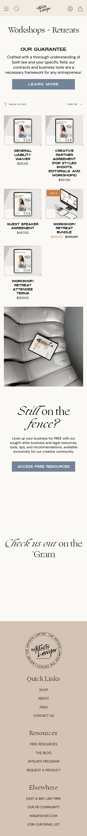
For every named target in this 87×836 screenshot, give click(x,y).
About (43, 698)
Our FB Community (43, 807)
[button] (17, 9)
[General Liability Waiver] (23, 130)
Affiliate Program (43, 761)
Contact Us (43, 715)
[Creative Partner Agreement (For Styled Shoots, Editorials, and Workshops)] (64, 130)
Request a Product (44, 770)
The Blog (43, 753)
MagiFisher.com (43, 816)
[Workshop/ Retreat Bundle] (64, 204)
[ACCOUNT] (70, 9)
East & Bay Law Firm (43, 798)
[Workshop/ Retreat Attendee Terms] (23, 261)
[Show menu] (6, 9)
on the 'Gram (43, 549)
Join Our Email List (43, 824)
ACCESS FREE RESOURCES (43, 466)
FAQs (44, 707)
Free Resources (43, 744)
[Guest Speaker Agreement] (23, 204)
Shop (43, 690)
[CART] (80, 9)
